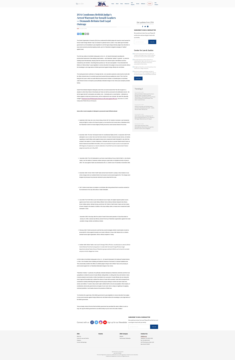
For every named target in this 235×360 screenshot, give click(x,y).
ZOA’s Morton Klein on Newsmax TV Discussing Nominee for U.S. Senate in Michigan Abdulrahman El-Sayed (144, 117)
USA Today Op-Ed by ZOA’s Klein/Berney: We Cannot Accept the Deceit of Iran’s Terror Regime (144, 127)
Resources (127, 3)
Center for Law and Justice (83, 338)
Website (121, 336)
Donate (149, 3)
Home (113, 3)
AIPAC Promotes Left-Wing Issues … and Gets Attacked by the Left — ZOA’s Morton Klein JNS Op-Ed (144, 108)
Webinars (143, 3)
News (121, 3)
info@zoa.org (144, 336)
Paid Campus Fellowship (125, 338)
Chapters (79, 340)
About (117, 3)
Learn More (138, 78)
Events (137, 3)
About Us (79, 336)
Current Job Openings (81, 342)
